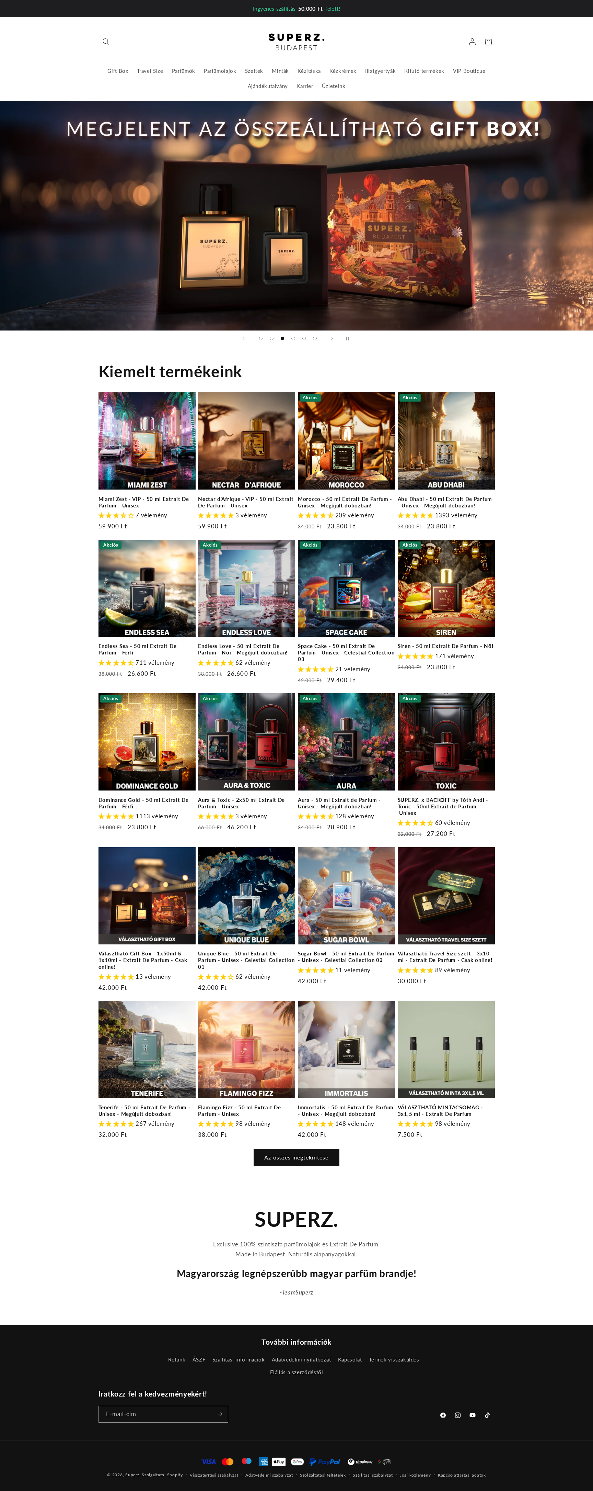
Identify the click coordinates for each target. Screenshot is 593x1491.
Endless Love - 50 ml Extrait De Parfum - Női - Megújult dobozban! (243, 649)
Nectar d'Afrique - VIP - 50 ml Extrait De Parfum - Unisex (245, 502)
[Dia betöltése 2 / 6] (271, 338)
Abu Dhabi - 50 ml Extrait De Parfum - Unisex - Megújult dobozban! (445, 502)
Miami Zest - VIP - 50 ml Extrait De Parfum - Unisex (143, 502)
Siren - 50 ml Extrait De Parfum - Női (445, 646)
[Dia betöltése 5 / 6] (304, 338)
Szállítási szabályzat (373, 1475)
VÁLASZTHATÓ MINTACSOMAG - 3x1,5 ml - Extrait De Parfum (440, 1110)
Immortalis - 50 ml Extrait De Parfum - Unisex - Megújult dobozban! (346, 1110)
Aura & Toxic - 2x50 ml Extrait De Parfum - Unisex (241, 803)
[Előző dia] (243, 338)
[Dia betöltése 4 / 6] (293, 338)
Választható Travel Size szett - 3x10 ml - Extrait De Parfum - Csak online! (445, 956)
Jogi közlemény (415, 1475)
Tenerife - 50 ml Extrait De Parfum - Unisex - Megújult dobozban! (144, 1110)
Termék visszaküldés (394, 1359)
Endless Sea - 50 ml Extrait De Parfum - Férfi (137, 649)
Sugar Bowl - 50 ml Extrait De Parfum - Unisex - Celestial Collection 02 (346, 956)
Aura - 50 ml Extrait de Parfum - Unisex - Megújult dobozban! (339, 803)
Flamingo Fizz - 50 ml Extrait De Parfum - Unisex (239, 1110)
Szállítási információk (238, 1359)
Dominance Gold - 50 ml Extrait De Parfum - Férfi (143, 803)
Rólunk (176, 1359)
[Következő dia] (332, 338)
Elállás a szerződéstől (296, 1372)
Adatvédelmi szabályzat (269, 1475)
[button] (106, 42)
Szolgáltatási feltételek (323, 1475)
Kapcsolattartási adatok (462, 1475)
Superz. (132, 1474)
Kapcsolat (350, 1359)
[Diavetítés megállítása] (349, 338)
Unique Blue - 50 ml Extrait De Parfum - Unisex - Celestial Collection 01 (246, 959)
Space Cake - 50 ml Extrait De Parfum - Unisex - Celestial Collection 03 (346, 652)
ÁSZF (199, 1359)
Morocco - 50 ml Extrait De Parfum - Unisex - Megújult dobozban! (345, 502)
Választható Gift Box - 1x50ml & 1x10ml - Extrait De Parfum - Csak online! (142, 959)
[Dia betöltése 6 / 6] (315, 338)
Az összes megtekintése (296, 1157)
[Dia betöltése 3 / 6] (282, 338)
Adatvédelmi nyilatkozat (301, 1359)
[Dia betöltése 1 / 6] (260, 338)
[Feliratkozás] (220, 1414)
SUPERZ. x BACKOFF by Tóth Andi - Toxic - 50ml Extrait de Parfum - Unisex (443, 806)
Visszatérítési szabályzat (214, 1475)
